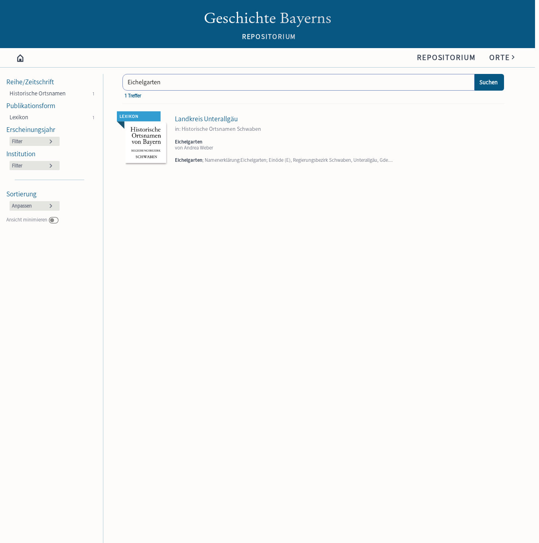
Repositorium (446, 57)
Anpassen (22, 205)
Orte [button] (502, 56)
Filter (17, 141)
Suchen (488, 82)
